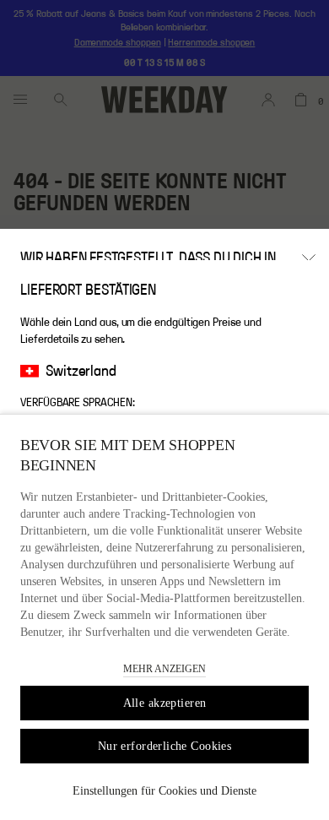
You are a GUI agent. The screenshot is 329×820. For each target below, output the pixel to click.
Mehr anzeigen (164, 669)
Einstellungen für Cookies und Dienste (164, 791)
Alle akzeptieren (165, 703)
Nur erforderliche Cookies (165, 746)
